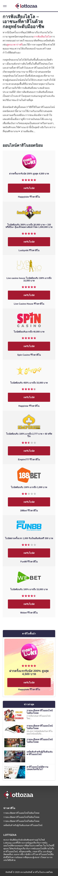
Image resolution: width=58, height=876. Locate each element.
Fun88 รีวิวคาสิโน (29, 561)
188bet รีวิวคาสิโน (29, 510)
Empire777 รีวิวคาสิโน (29, 459)
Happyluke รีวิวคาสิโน (29, 197)
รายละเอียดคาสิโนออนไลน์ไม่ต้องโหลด (40, 711)
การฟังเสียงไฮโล (42, 36)
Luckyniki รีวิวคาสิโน (29, 250)
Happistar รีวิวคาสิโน (28, 406)
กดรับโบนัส (29, 188)
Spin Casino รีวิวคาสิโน (29, 355)
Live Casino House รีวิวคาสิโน (29, 304)
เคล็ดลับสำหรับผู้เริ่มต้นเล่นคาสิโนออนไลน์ (39, 752)
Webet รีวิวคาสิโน (29, 613)
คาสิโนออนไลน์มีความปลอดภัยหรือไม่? (37, 768)
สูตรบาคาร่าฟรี (14, 44)
